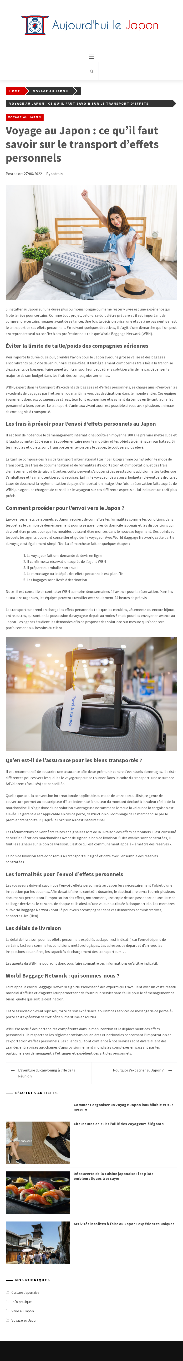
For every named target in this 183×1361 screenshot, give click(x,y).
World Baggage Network (121, 333)
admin (57, 173)
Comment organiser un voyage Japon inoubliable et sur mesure (123, 1107)
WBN (10, 489)
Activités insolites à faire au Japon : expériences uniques (124, 1223)
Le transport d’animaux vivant (71, 405)
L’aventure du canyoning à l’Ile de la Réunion (46, 1073)
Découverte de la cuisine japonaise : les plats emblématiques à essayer (114, 1175)
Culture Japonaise (25, 1292)
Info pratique (21, 1301)
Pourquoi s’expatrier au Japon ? (138, 1070)
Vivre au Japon (22, 1311)
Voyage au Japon (24, 117)
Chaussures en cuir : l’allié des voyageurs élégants (119, 1123)
